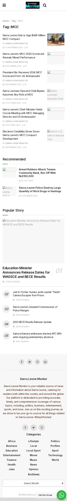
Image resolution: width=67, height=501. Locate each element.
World (55, 459)
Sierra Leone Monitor (16, 43)
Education (12, 450)
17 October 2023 (12, 103)
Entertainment (11, 455)
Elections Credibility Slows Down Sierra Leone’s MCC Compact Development (21, 135)
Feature (11, 459)
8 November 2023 (12, 66)
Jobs (12, 469)
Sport (55, 450)
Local (33, 445)
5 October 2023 (12, 125)
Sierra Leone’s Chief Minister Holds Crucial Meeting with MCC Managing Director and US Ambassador (23, 113)
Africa (11, 441)
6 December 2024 (28, 196)
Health (12, 464)
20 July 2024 (26, 181)
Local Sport (33, 450)
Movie (33, 455)
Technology (55, 455)
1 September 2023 (12, 147)
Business (11, 445)
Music (33, 459)
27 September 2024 (13, 47)
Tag (13, 21)
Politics (55, 441)
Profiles (55, 445)
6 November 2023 (12, 84)
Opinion (33, 469)
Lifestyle (33, 441)
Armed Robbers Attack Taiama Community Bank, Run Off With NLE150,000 (37, 173)
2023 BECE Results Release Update (32, 321)
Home (6, 21)
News (33, 464)
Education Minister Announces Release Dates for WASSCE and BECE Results (26, 272)
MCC (20, 21)
